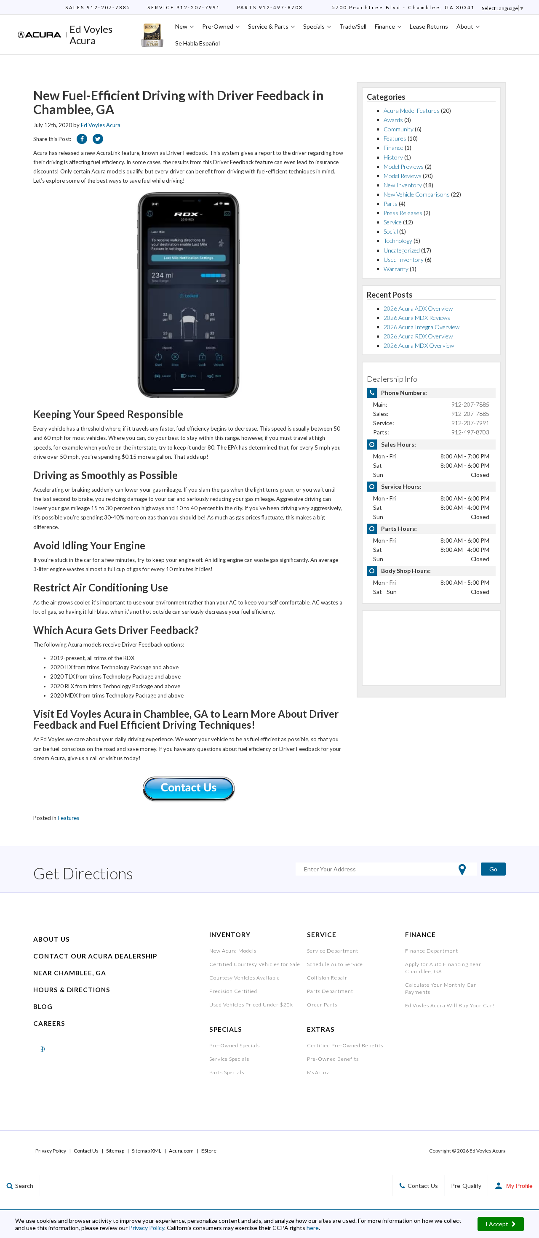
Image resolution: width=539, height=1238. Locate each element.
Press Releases (403, 212)
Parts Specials (226, 1072)
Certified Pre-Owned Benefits (345, 1045)
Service (393, 222)
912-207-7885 (109, 7)
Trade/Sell (352, 26)
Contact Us (86, 1150)
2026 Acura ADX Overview (418, 308)
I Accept (498, 1223)
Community (399, 129)
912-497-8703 (281, 7)
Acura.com (181, 1150)
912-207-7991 (198, 7)
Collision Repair (327, 977)
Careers (49, 1023)
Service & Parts (268, 26)
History (393, 157)
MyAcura (318, 1072)
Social (391, 231)
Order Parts (322, 1004)
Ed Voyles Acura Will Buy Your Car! (449, 1005)
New (181, 26)
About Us (51, 939)
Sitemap (115, 1150)
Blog (43, 1006)
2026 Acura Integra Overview (421, 326)
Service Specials (229, 1059)
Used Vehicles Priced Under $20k (251, 1004)
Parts (391, 203)
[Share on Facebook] (82, 139)
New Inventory (403, 185)
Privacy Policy (146, 1227)
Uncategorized (402, 250)
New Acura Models (232, 951)
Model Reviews (403, 175)
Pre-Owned (217, 26)
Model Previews (404, 166)
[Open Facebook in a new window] (41, 1048)
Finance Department (431, 951)
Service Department (332, 951)
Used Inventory (404, 259)
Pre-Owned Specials (234, 1045)
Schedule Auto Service (335, 964)
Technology (398, 240)
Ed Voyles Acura (100, 125)
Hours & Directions (71, 989)
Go (493, 869)
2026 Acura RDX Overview (418, 336)
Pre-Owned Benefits (333, 1059)
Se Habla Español (197, 43)
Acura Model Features (412, 110)
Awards (393, 119)
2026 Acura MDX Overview (419, 345)
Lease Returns (429, 26)
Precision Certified (233, 991)
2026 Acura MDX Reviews (417, 317)
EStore (208, 1150)
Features (68, 818)
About (464, 26)
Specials (314, 26)
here (313, 1227)
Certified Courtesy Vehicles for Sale (254, 964)
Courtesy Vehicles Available (244, 977)
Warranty (396, 268)
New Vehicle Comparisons (417, 194)
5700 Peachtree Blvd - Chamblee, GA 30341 (403, 7)
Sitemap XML (146, 1150)
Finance (385, 26)
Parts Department (330, 991)
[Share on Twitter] (98, 139)
